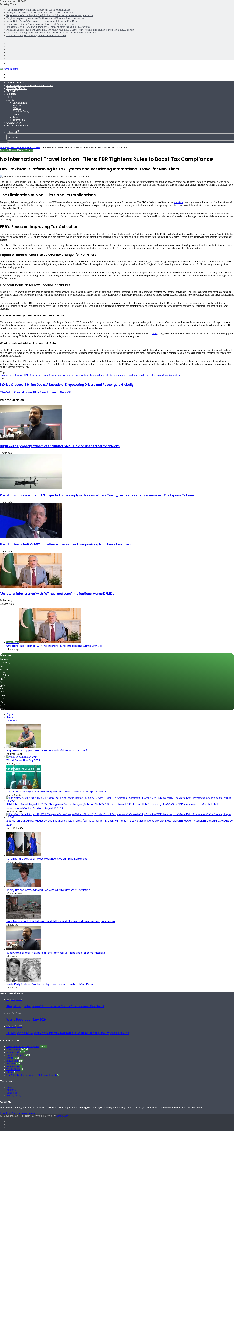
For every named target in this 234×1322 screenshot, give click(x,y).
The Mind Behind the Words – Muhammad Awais (31, 1075)
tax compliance (161, 375)
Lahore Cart (62, 1115)
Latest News (15, 82)
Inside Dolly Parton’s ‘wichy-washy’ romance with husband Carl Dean (42, 21)
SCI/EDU (18, 105)
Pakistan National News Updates (29, 85)
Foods (16, 114)
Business (12, 91)
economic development (11, 375)
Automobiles (12, 1066)
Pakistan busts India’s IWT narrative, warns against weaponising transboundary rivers (65, 544)
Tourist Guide (20, 119)
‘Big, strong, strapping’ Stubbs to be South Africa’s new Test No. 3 (46, 750)
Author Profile (17, 125)
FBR (26, 375)
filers (154, 333)
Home (3, 147)
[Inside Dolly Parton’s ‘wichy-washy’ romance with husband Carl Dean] (23, 980)
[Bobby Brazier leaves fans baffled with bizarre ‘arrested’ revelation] (23, 886)
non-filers (178, 202)
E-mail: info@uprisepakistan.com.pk (18, 1113)
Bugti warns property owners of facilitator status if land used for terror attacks (45, 18)
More (10, 99)
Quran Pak (13, 122)
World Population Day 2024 (23, 760)
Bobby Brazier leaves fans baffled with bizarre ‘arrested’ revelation (39, 12)
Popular (10, 714)
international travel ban (82, 375)
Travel (16, 117)
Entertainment (20, 102)
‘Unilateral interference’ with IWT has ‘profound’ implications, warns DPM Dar (58, 593)
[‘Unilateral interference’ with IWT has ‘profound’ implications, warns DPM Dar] (31, 586)
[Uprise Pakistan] (9, 69)
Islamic (10, 1072)
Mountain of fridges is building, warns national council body (36, 35)
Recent (9, 717)
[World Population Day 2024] (21, 756)
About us (11, 1090)
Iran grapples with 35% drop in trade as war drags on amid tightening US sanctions (48, 26)
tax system (174, 375)
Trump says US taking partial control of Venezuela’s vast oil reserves (40, 24)
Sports (11, 94)
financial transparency (59, 375)
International (16, 88)
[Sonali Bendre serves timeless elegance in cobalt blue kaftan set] (23, 855)
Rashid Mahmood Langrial (139, 375)
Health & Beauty (21, 111)
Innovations (12, 1060)
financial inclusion (38, 375)
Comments (11, 720)
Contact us (11, 1092)
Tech (9, 97)
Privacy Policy (13, 1095)
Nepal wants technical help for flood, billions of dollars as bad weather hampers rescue (49, 15)
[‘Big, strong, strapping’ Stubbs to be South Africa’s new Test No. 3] (23, 747)
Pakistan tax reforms (115, 375)
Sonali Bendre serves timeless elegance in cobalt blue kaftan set (38, 9)
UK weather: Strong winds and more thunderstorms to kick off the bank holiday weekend (51, 32)
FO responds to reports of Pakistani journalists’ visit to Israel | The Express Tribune (57, 791)
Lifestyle (17, 108)
